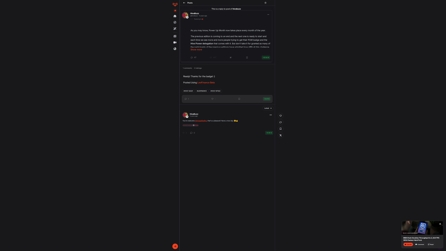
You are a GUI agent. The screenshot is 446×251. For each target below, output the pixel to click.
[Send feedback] (175, 10)
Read (431, 244)
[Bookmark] (239, 99)
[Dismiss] (440, 224)
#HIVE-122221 (188, 91)
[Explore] (175, 22)
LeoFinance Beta (206, 82)
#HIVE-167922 (215, 91)
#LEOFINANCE (202, 91)
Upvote (409, 244)
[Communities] (175, 49)
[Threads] (175, 16)
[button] (175, 246)
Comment (421, 244)
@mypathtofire (201, 121)
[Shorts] (175, 42)
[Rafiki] (175, 28)
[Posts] (175, 36)
